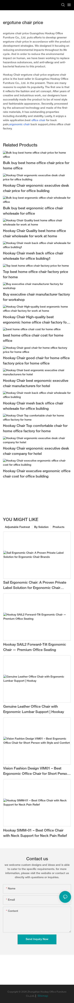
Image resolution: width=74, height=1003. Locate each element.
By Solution (41, 527)
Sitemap (42, 996)
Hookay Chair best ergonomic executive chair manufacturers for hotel (35, 383)
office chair (38, 120)
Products (58, 527)
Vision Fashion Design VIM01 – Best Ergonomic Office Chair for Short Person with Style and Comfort (36, 772)
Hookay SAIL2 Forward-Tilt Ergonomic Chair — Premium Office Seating (34, 647)
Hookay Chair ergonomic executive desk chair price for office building (36, 188)
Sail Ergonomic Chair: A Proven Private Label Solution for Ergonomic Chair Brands (34, 586)
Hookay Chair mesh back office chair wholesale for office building (33, 406)
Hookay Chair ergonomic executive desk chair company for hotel (36, 451)
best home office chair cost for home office (33, 338)
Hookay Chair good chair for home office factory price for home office (36, 361)
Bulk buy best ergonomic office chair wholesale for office (33, 211)
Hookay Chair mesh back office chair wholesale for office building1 (33, 256)
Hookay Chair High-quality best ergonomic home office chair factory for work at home (35, 320)
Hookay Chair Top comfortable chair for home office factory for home (35, 428)
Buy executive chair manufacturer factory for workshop (36, 297)
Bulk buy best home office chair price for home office (36, 165)
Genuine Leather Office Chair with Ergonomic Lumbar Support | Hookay (33, 709)
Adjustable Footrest (17, 527)
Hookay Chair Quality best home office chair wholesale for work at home (34, 233)
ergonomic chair (19, 124)
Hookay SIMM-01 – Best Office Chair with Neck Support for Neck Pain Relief (35, 833)
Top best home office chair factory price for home (35, 274)
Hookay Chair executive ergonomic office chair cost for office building (36, 474)
